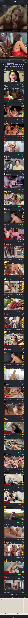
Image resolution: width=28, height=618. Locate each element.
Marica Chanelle (10, 561)
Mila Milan (11, 175)
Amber (15, 228)
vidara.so (22, 578)
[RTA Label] (26, 617)
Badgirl (8, 105)
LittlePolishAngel (10, 193)
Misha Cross (15, 70)
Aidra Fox (12, 491)
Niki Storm (16, 421)
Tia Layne (21, 140)
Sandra (11, 105)
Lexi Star (18, 526)
